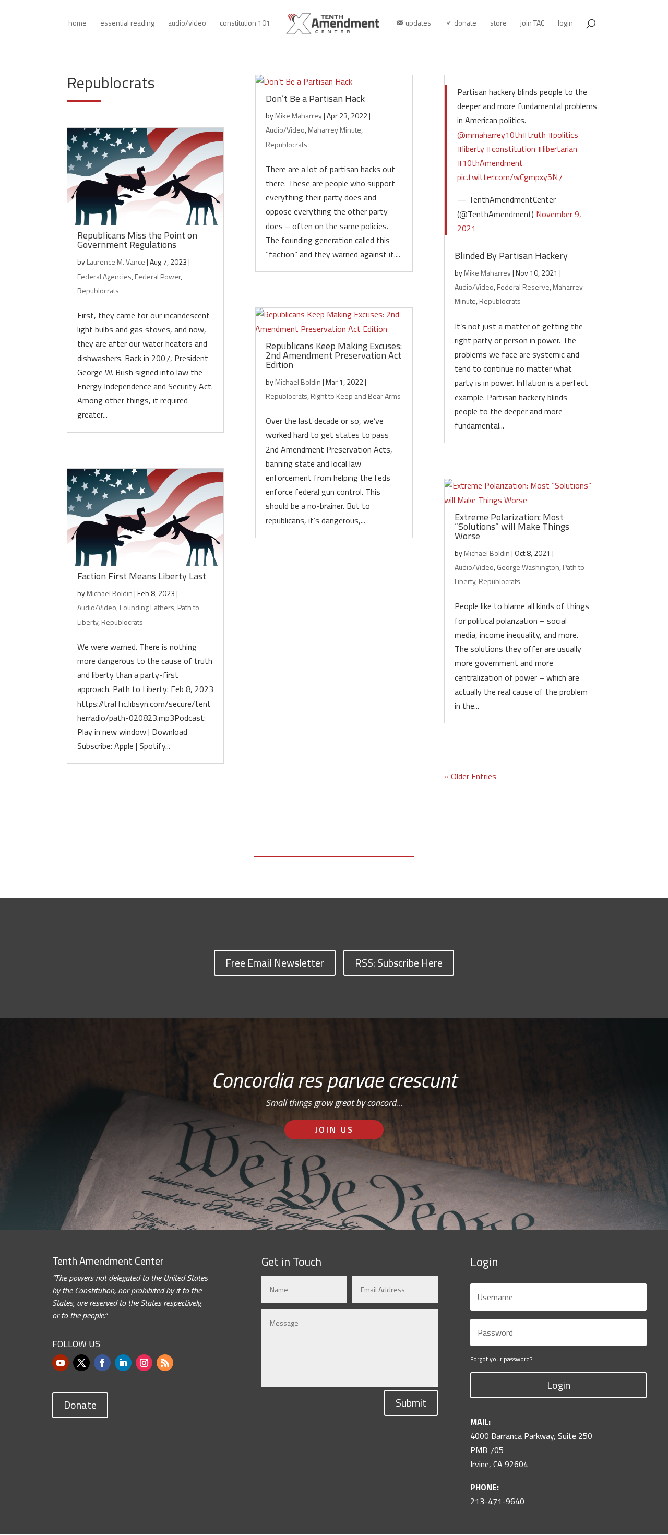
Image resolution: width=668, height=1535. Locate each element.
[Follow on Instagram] (144, 1362)
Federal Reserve (523, 286)
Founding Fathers (147, 607)
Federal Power (158, 276)
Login (558, 1385)
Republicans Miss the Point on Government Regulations (137, 240)
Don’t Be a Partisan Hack (315, 98)
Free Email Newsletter (274, 963)
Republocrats (98, 290)
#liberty (470, 148)
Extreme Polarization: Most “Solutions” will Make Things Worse (512, 526)
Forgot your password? (501, 1359)
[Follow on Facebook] (102, 1362)
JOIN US (334, 1129)
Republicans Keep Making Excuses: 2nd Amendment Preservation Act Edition (334, 355)
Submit (411, 1403)
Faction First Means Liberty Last (141, 576)
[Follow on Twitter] (81, 1362)
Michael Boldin (110, 593)
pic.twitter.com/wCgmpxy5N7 (510, 177)
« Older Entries (470, 776)
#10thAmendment (490, 163)
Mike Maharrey (298, 115)
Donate (80, 1405)
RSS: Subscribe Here (399, 963)
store (498, 23)
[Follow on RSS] (165, 1362)
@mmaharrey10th (489, 134)
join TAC (532, 23)
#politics (563, 134)
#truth (534, 134)
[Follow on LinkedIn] (123, 1362)
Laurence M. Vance (116, 261)
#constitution (510, 148)
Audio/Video (96, 607)
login (565, 23)
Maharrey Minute (334, 129)
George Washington (528, 567)
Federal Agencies (104, 276)
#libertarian (557, 148)
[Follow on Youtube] (60, 1362)
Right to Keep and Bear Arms (356, 395)
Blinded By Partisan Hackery (511, 255)
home (77, 23)
